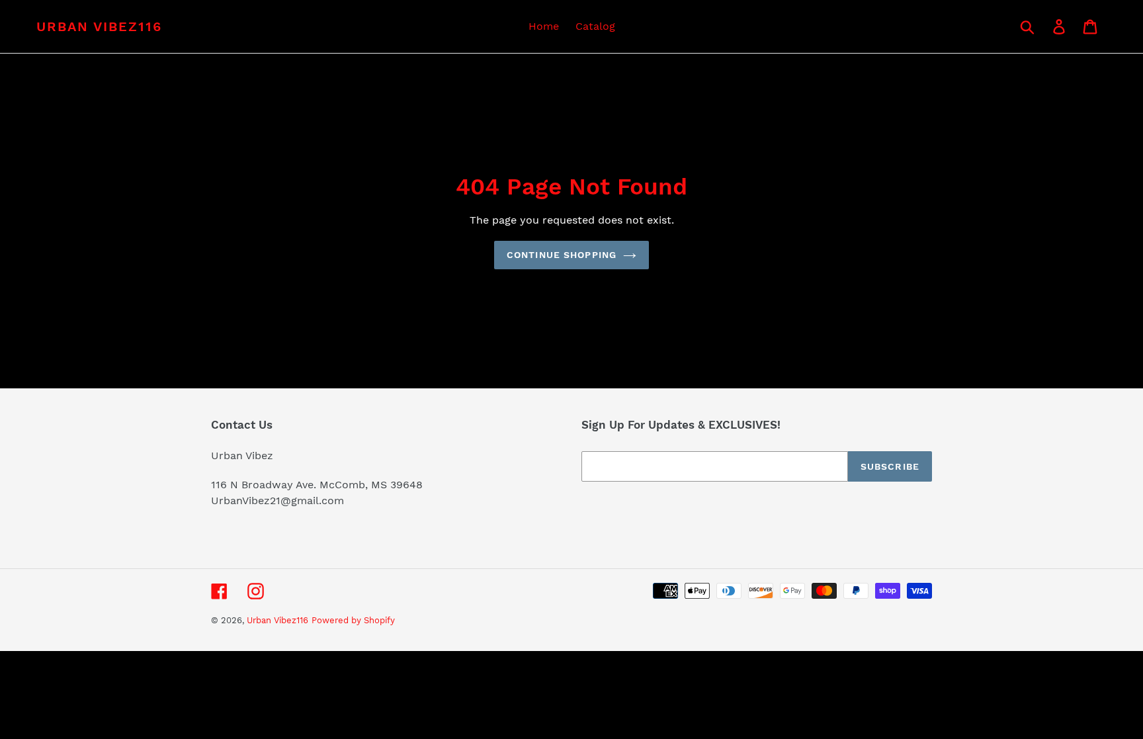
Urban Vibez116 (99, 26)
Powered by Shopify (353, 620)
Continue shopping (561, 254)
